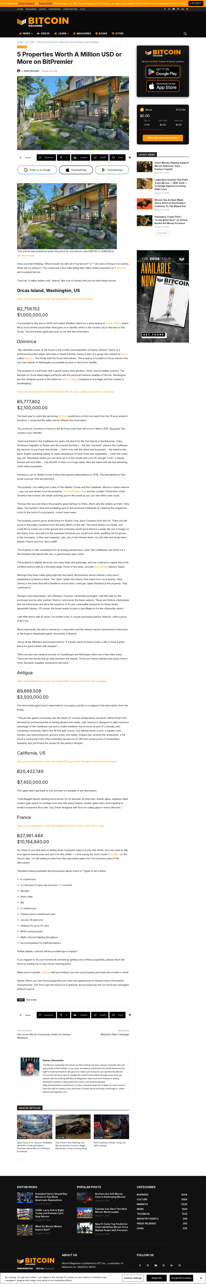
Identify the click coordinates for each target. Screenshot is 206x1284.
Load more (162, 233)
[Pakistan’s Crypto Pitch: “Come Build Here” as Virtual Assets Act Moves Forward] (144, 220)
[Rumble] (178, 9)
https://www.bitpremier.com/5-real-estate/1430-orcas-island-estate (55, 298)
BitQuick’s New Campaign (115, 1034)
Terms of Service (26, 3)
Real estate (32, 1000)
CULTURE (29, 42)
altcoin (124, 354)
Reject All (157, 1278)
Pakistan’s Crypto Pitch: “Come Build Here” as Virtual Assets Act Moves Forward (170, 219)
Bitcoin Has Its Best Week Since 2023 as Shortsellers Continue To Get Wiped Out (170, 203)
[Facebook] (165, 9)
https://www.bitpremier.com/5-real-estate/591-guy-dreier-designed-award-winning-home (67, 761)
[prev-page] (19, 1159)
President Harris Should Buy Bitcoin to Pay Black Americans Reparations (51, 1196)
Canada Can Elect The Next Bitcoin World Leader (111, 1210)
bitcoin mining (69, 379)
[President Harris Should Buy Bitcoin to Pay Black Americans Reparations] (25, 1197)
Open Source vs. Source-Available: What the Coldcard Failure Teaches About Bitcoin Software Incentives (34, 1147)
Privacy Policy (45, 3)
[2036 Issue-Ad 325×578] (163, 296)
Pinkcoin (29, 358)
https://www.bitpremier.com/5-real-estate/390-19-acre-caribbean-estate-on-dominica (65, 391)
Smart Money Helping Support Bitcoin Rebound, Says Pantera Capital (171, 165)
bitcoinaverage (25, 255)
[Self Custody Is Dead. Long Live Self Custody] (111, 1126)
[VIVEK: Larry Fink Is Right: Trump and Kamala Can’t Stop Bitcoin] (25, 1214)
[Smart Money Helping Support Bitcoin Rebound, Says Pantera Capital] (144, 166)
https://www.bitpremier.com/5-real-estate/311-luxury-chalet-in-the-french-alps (60, 825)
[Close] (200, 1278)
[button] (185, 33)
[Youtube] (174, 9)
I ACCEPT (195, 3)
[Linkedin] (182, 9)
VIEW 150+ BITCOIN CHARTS (163, 138)
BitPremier (120, 267)
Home (20, 42)
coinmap (45, 972)
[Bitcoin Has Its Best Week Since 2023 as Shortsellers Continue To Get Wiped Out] (144, 203)
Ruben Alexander (31, 71)
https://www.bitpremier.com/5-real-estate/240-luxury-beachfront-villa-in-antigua (61, 681)
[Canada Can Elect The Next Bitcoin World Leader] (85, 1212)
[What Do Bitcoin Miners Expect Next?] (25, 1230)
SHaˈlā (112, 854)
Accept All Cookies (181, 1278)
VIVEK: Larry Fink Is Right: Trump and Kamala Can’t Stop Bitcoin (49, 1213)
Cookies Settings (133, 1278)
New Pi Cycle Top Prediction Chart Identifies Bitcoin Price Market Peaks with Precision (111, 1227)
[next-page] (24, 1159)
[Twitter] (169, 9)
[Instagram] (187, 9)
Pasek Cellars (113, 323)
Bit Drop (62, 416)
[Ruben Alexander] (19, 70)
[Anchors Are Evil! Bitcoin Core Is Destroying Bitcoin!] (85, 1197)
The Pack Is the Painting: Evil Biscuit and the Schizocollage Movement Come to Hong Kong (71, 1145)
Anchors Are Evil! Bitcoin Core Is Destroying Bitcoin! (110, 1195)
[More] (129, 157)
